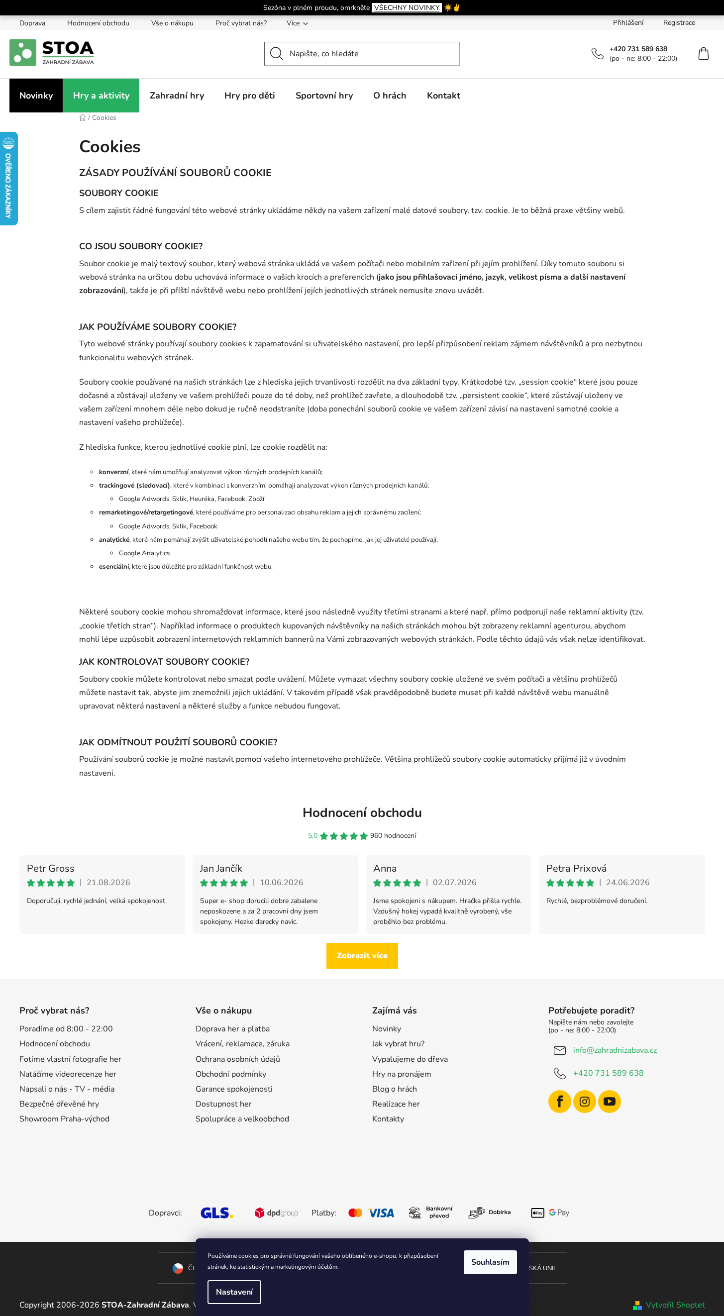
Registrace (679, 22)
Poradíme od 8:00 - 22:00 (66, 1028)
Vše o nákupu (172, 23)
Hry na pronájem (401, 1074)
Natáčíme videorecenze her (67, 1074)
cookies (248, 1256)
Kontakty (388, 1119)
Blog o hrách (394, 1089)
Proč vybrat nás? (241, 23)
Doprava (32, 23)
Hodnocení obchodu (98, 23)
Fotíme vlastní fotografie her (70, 1059)
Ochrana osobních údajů (238, 1059)
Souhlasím (490, 1262)
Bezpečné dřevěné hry (59, 1104)
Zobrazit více (362, 955)
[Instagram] (584, 1101)
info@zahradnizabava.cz (615, 1050)
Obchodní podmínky (231, 1074)
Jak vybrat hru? (398, 1043)
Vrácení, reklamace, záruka (243, 1043)
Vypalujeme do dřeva (410, 1059)
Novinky (386, 1028)
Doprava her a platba (233, 1028)
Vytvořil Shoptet (675, 1305)
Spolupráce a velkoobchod (242, 1119)
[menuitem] (36, 95)
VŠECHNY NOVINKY (406, 7)
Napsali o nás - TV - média (66, 1089)
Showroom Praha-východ (64, 1119)
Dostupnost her (224, 1104)
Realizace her (396, 1104)
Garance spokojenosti (234, 1089)
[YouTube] (609, 1101)
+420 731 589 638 (608, 1073)
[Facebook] (559, 1101)
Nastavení (234, 1292)
